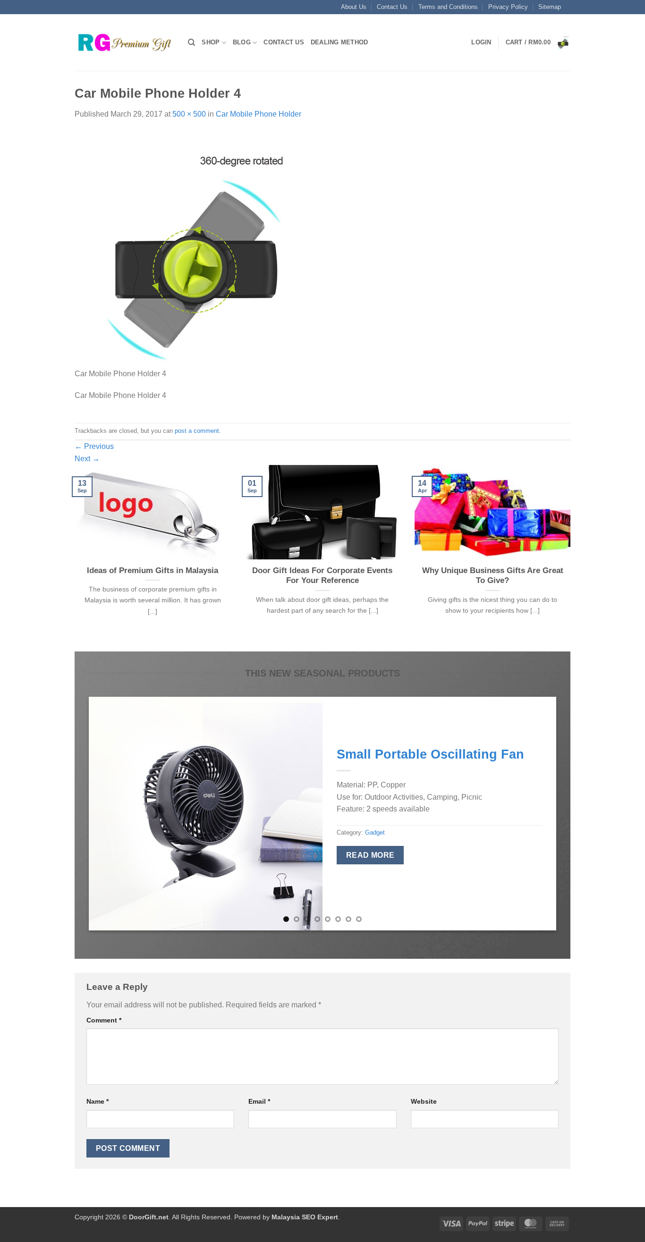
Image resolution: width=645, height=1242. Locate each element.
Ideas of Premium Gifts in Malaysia (152, 570)
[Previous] (73, 557)
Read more (370, 855)
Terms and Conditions (448, 6)
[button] (481, 42)
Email (259, 1101)
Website (424, 1101)
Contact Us (392, 6)
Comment (103, 1020)
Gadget (375, 832)
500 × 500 (189, 114)
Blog (242, 42)
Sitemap (549, 6)
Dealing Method (339, 42)
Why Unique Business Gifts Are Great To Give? (492, 575)
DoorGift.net (149, 1217)
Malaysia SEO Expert (305, 1217)
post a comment (197, 430)
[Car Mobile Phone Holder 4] (193, 249)
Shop (211, 42)
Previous (94, 446)
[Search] (191, 42)
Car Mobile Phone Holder (258, 114)
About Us (353, 6)
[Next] (572, 557)
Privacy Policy (508, 6)
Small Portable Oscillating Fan (430, 754)
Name (97, 1101)
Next (87, 459)
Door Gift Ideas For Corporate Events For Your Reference (322, 575)
